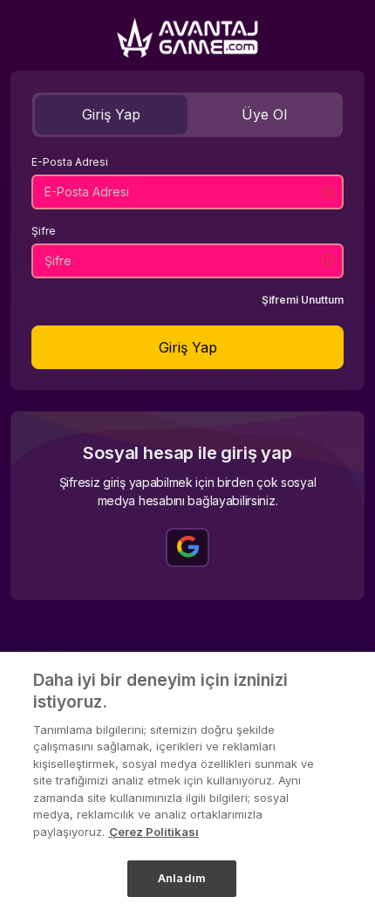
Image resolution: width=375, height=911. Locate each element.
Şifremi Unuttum (303, 299)
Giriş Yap (111, 114)
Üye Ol (264, 114)
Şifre (43, 230)
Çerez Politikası (154, 832)
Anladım (182, 878)
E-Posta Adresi (69, 161)
